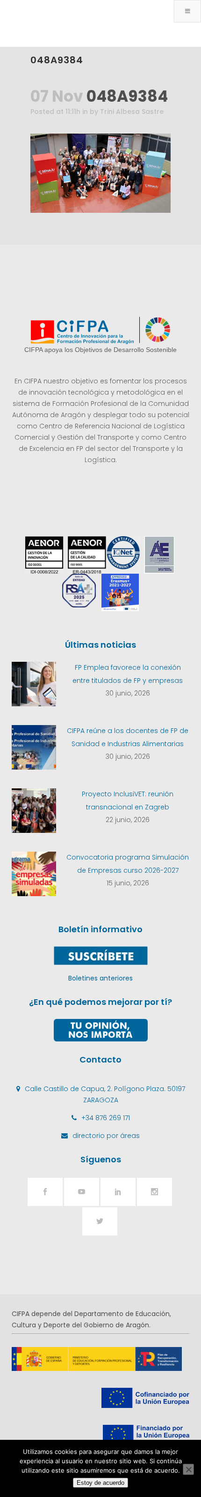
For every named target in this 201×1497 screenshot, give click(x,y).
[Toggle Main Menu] (187, 11)
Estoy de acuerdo (100, 1482)
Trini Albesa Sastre (132, 111)
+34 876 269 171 (105, 1118)
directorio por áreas (106, 1135)
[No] (188, 1469)
